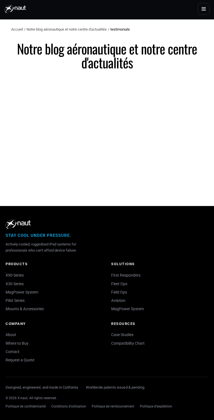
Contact (13, 351)
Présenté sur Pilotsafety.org (129, 141)
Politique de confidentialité (26, 406)
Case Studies (122, 334)
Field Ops (119, 292)
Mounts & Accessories (25, 309)
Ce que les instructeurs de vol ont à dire (71, 141)
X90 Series (15, 275)
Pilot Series (15, 300)
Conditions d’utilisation (68, 406)
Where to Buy (17, 343)
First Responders (125, 275)
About (11, 334)
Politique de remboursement (113, 406)
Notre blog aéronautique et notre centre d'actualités (66, 29)
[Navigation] (204, 9)
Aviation (118, 300)
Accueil (17, 29)
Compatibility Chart (128, 343)
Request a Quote (20, 360)
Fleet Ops (119, 284)
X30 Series (15, 284)
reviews (53, 128)
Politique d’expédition (156, 406)
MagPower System (22, 292)
